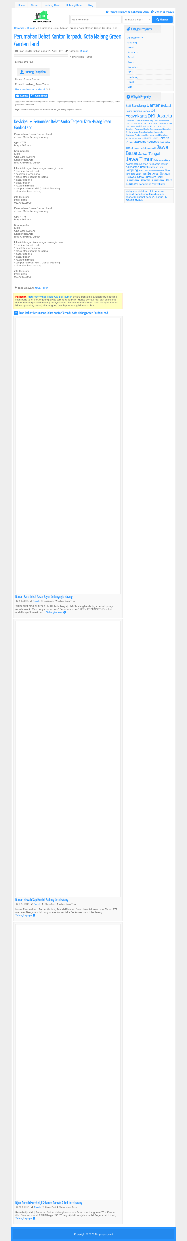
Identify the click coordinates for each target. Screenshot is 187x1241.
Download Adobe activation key (139, 120)
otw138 (139, 199)
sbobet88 (131, 196)
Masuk (168, 11)
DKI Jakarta (160, 116)
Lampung (132, 170)
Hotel (130, 47)
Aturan (34, 5)
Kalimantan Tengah (158, 164)
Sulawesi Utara (135, 176)
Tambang (132, 77)
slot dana (143, 191)
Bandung (138, 105)
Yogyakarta (158, 183)
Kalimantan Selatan (137, 163)
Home (21, 5)
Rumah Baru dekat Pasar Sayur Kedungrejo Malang (43, 596)
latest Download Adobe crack (151, 170)
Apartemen (133, 37)
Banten (153, 105)
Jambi (153, 148)
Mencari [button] (162, 19)
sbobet (141, 196)
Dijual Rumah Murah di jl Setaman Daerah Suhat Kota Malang (48, 1202)
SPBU (130, 72)
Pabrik (131, 57)
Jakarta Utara (142, 148)
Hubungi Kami (74, 5)
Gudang (132, 42)
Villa (129, 86)
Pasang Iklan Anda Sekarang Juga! (127, 11)
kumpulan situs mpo (153, 193)
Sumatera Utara (161, 180)
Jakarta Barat (150, 138)
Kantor (131, 52)
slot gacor (131, 191)
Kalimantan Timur (136, 166)
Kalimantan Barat (162, 160)
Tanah (131, 81)
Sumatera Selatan (138, 180)
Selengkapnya (56, 612)
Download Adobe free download (149, 129)
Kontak (22, 95)
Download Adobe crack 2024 (144, 123)
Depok (146, 110)
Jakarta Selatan (146, 142)
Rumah (31, 27)
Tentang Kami (52, 5)
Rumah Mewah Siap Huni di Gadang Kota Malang (41, 899)
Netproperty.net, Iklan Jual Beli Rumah (50, 296)
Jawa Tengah (149, 153)
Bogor (129, 110)
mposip (130, 199)
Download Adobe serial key (138, 135)
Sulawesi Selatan (158, 173)
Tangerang (145, 183)
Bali (128, 105)
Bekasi (166, 105)
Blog (90, 5)
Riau (144, 173)
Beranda (19, 27)
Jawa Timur (41, 287)
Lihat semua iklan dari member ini (30, 89)
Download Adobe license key (152, 132)
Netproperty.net (104, 1234)
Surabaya (132, 183)
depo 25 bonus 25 (156, 196)
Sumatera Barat (153, 176)
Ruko (130, 62)
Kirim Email (39, 95)
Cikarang (137, 111)
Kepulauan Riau (155, 167)
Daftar (156, 11)
